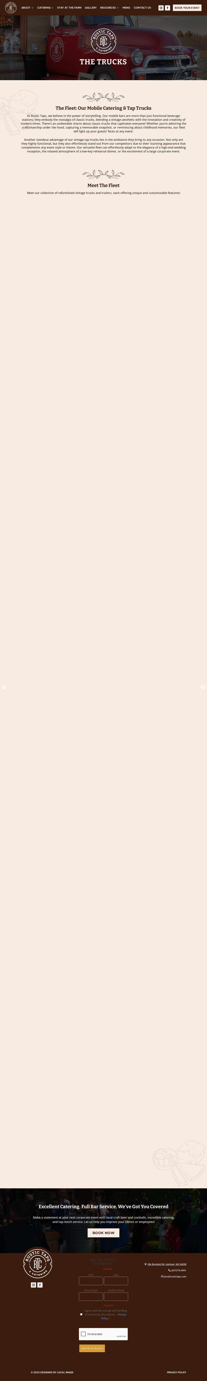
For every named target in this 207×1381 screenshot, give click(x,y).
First (90, 1274)
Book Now (103, 1233)
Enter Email (91, 1290)
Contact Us (142, 7)
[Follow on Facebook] (167, 8)
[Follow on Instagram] (161, 8)
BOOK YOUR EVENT (187, 8)
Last (116, 1274)
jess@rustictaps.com (175, 1276)
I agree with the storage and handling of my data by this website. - (105, 1314)
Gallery (91, 7)
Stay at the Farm (69, 7)
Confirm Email (116, 1290)
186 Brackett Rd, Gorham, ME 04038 (166, 1264)
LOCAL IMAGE (65, 1372)
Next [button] (202, 686)
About (26, 7)
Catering (44, 7)
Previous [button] (3, 686)
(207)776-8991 (178, 1270)
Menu (126, 7)
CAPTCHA (103, 1324)
